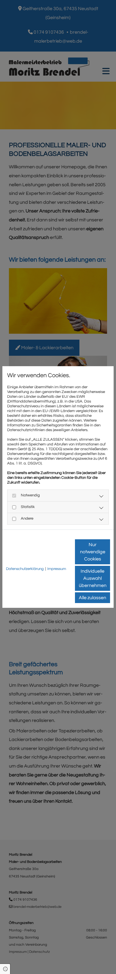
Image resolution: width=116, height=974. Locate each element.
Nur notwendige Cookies (92, 551)
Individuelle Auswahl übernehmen (92, 578)
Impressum (56, 569)
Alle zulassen (92, 597)
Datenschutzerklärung (25, 569)
